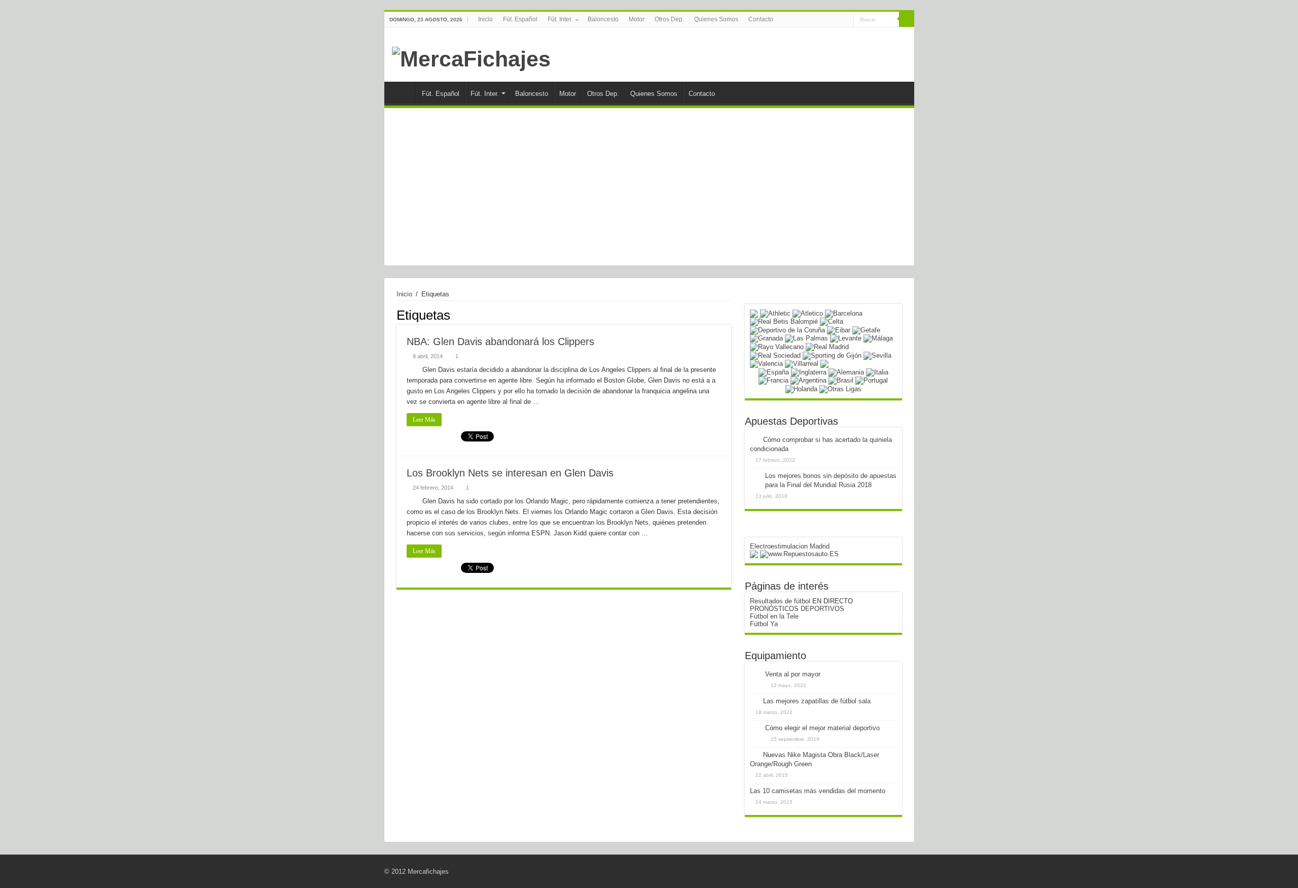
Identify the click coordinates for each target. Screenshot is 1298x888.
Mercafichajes (428, 871)
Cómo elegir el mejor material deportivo (822, 728)
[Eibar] (838, 329)
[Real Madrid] (827, 346)
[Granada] (766, 338)
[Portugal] (871, 380)
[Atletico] (807, 313)
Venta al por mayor (792, 674)
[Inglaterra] (808, 371)
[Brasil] (840, 380)
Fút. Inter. (560, 19)
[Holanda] (801, 388)
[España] (774, 371)
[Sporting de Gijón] (832, 355)
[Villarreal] (801, 363)
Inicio (485, 19)
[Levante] (845, 338)
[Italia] (877, 371)
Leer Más (424, 419)
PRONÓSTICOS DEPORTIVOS (797, 608)
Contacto (760, 19)
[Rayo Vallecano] (777, 346)
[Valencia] (766, 363)
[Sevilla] (877, 355)
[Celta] (831, 321)
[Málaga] (878, 338)
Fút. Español (520, 19)
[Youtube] (846, 20)
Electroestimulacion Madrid (790, 546)
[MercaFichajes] (471, 57)
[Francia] (773, 380)
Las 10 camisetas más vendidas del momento (817, 791)
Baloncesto (603, 19)
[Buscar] (906, 19)
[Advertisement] (649, 189)
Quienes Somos (716, 19)
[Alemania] (846, 371)
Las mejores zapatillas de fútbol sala (817, 701)
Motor (636, 19)
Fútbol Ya (764, 624)
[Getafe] (866, 329)
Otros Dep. (669, 19)
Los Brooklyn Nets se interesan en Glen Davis (510, 473)
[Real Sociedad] (775, 355)
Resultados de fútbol (780, 601)
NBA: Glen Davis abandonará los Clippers (500, 341)
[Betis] (784, 321)
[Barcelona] (843, 313)
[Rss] (836, 20)
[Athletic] (775, 313)
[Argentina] (808, 380)
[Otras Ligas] (840, 388)
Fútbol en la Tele (774, 616)
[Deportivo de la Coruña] (787, 329)
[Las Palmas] (806, 338)
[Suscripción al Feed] (728, 315)
